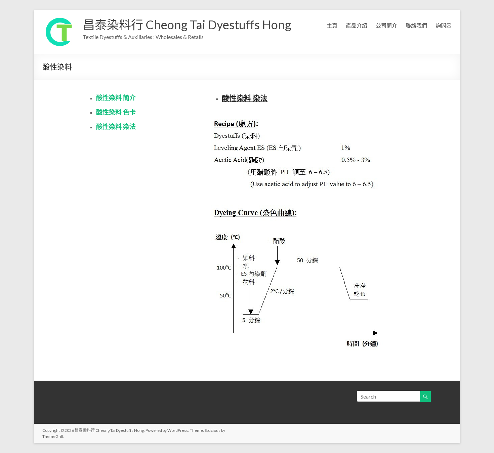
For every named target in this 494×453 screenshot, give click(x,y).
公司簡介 (386, 25)
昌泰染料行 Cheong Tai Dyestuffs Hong (187, 24)
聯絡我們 (416, 25)
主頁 (332, 25)
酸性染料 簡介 (116, 97)
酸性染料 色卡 (116, 112)
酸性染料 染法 (116, 126)
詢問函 (444, 25)
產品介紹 (356, 25)
